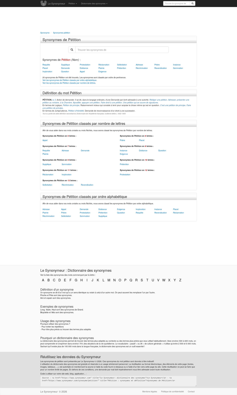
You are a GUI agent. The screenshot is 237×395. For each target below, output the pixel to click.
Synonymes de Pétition (62, 39)
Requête (46, 64)
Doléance (84, 68)
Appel (82, 71)
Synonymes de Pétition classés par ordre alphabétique (85, 196)
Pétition (72, 3)
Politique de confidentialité (172, 391)
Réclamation (103, 64)
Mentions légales (149, 391)
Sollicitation (122, 64)
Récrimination (142, 68)
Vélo (53, 312)
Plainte (101, 68)
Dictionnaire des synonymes (93, 3)
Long (42, 309)
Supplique (65, 64)
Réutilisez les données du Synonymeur (70, 356)
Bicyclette (44, 312)
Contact (191, 391)
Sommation (178, 68)
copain (49, 298)
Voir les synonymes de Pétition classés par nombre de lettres (69, 82)
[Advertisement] (118, 18)
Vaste (48, 309)
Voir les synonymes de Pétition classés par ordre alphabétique (69, 80)
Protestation (85, 64)
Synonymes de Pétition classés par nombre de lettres (84, 123)
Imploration (47, 71)
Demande (65, 68)
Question (65, 71)
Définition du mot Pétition (62, 92)
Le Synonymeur (56, 3)
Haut (54, 309)
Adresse (139, 64)
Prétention (121, 68)
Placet (45, 68)
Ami (42, 298)
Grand (80, 309)
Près (51, 295)
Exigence (102, 71)
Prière (157, 64)
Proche (43, 295)
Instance (176, 64)
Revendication (160, 68)
